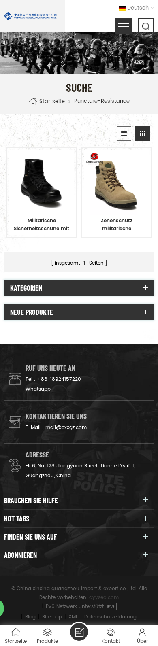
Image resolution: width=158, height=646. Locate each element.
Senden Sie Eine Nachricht (79, 632)
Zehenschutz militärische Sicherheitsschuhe (116, 225)
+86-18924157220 (59, 379)
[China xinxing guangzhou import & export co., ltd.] (30, 16)
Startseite (52, 101)
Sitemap (52, 617)
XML (73, 617)
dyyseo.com (104, 597)
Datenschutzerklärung (110, 617)
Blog (30, 617)
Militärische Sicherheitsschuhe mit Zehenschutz (41, 225)
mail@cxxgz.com (66, 427)
